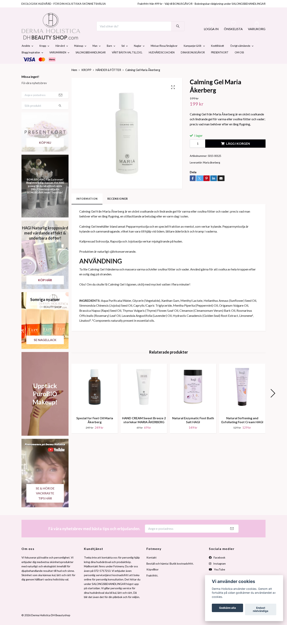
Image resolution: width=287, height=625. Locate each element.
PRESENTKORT (219, 61)
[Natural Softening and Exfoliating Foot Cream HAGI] (242, 397)
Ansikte (26, 55)
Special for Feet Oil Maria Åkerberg (94, 429)
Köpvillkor (152, 578)
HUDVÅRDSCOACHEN (162, 61)
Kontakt (151, 566)
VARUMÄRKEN (57, 61)
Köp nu (45, 152)
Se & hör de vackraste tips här (45, 502)
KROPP (86, 79)
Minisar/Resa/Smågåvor (164, 55)
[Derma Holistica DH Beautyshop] (61, 30)
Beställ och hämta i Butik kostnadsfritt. (170, 572)
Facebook (219, 566)
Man (95, 55)
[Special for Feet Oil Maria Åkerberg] (94, 397)
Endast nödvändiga (260, 609)
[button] (272, 402)
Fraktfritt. (152, 584)
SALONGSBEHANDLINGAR (91, 61)
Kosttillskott (217, 55)
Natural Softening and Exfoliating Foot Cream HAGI (242, 429)
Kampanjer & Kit (193, 55)
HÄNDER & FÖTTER (108, 79)
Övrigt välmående (240, 55)
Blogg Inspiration (31, 61)
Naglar (137, 55)
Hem (74, 79)
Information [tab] (87, 208)
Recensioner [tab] (117, 208)
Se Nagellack (45, 349)
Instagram (219, 572)
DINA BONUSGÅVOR (193, 61)
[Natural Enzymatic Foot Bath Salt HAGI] (193, 397)
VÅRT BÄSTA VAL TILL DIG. (127, 61)
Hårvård (60, 55)
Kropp (42, 55)
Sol (123, 55)
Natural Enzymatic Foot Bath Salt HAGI (193, 429)
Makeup (78, 55)
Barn (109, 55)
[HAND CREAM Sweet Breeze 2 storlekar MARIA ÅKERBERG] (144, 397)
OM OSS (239, 61)
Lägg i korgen (238, 153)
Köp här (45, 289)
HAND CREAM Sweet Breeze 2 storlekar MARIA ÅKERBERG (144, 429)
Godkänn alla (227, 608)
